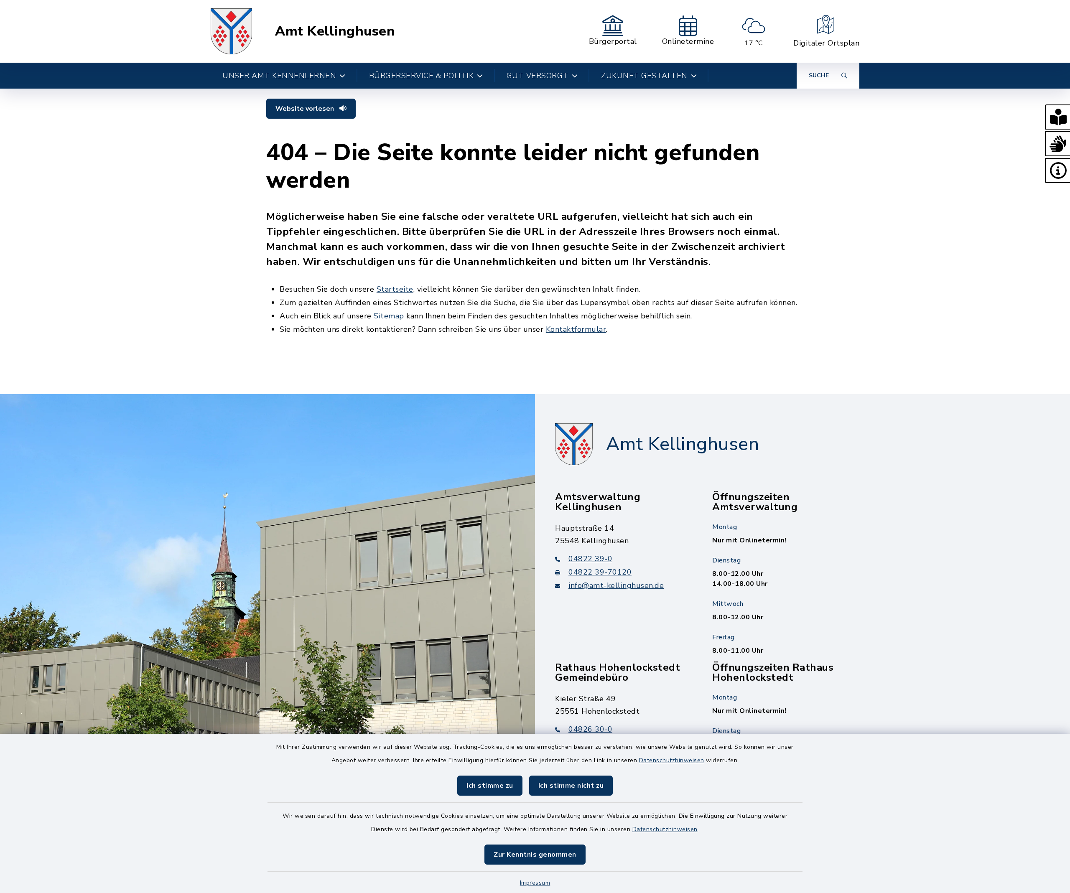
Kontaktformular (576, 329)
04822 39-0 (590, 559)
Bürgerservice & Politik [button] (421, 76)
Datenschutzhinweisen (671, 760)
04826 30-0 (590, 729)
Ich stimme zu (489, 785)
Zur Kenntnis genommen (535, 854)
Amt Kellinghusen (335, 31)
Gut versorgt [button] (537, 76)
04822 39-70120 (600, 572)
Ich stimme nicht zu (571, 785)
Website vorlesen (305, 108)
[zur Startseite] (231, 31)
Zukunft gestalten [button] (644, 76)
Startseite (395, 289)
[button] (1057, 117)
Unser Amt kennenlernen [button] (279, 76)
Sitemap (389, 316)
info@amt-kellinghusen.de (616, 585)
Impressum (535, 883)
